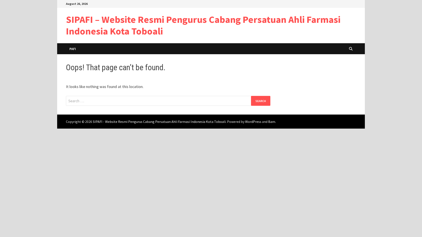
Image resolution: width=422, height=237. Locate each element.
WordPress (253, 121)
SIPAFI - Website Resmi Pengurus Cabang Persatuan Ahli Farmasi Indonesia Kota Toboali (159, 121)
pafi (72, 49)
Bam (271, 121)
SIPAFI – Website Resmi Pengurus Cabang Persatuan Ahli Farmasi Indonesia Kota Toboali (203, 25)
